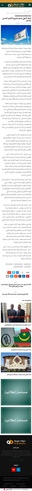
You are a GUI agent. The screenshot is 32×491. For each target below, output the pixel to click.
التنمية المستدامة (18, 264)
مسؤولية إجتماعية (18, 16)
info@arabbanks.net (14, 460)
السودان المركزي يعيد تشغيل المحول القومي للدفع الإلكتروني (17, 325)
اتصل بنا (5, 486)
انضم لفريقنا (22, 486)
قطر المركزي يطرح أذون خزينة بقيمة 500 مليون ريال (15, 294)
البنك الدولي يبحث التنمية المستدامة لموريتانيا (21, 350)
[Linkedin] (18, 470)
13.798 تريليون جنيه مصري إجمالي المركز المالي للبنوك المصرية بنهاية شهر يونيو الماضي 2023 (16, 285)
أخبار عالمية (26, 16)
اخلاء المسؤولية (8, 484)
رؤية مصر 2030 (9, 264)
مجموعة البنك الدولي (18, 267)
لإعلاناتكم (13, 486)
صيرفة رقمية (27, 267)
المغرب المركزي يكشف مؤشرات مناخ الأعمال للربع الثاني (19, 374)
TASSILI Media (24, 480)
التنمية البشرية (27, 264)
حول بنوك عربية (20, 484)
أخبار (30, 16)
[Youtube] (14, 470)
